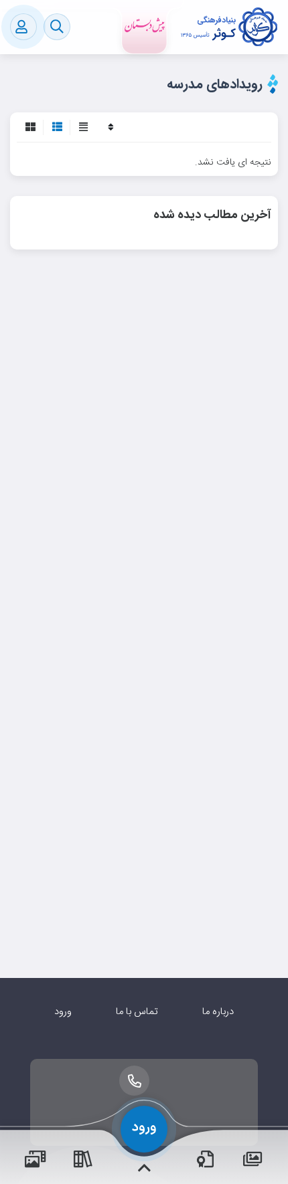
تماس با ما (137, 1011)
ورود (63, 1011)
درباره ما (218, 1011)
